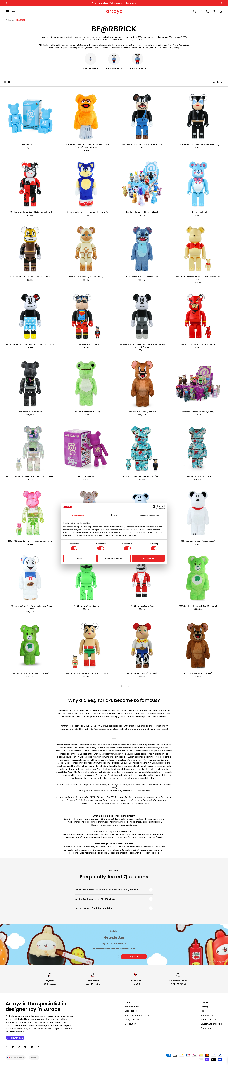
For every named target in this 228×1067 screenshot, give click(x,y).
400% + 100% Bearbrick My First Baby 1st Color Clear (30, 541)
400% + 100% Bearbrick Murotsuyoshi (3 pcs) (142, 476)
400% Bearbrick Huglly (198, 212)
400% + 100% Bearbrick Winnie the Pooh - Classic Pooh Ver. (197, 278)
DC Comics (103, 48)
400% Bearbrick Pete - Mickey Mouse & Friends (142, 144)
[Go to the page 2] (128, 686)
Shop (127, 1002)
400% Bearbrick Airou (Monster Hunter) (86, 277)
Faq (202, 1011)
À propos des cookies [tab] (149, 515)
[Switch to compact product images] (13, 82)
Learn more (131, 3)
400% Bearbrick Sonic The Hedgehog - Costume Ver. (86, 212)
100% (140, 37)
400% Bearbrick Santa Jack (142, 606)
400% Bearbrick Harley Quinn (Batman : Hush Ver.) (30, 212)
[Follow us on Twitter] (13, 1047)
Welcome (10, 20)
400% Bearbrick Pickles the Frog (86, 412)
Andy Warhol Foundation (178, 45)
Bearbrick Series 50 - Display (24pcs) (198, 412)
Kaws (165, 45)
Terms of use (207, 1015)
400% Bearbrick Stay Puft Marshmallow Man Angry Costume (30, 607)
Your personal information (137, 1015)
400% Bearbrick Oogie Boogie (86, 606)
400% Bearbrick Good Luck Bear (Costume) (198, 606)
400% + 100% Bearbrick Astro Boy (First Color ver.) (86, 673)
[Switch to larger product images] (5, 82)
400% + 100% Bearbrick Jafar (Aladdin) (198, 344)
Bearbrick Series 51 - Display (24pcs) (142, 212)
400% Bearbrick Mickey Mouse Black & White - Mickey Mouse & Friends (142, 345)
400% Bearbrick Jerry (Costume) (198, 673)
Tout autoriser (148, 558)
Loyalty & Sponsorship (211, 1023)
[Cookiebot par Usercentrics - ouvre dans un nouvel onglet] (154, 507)
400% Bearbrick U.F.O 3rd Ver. (30, 412)
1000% (116, 40)
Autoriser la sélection (114, 558)
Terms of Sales (132, 1006)
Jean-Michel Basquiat (58, 48)
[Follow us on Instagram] (19, 1047)
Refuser (80, 558)
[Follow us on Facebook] (7, 1047)
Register (134, 956)
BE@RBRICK (20, 20)
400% (102, 40)
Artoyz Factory (132, 1019)
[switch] (100, 548)
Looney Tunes (92, 48)
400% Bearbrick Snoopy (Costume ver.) (198, 541)
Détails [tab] (114, 515)
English (33, 1057)
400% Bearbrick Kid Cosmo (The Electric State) (30, 277)
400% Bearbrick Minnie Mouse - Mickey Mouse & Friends (30, 344)
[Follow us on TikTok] (38, 1047)
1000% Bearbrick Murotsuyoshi (198, 476)
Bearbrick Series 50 (86, 476)
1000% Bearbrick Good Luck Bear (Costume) (30, 673)
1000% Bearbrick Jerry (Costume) (142, 412)
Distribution (130, 1023)
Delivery (204, 1006)
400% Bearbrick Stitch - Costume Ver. (142, 277)
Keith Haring (72, 48)
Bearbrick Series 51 (30, 144)
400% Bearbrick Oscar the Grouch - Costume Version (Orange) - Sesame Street (86, 146)
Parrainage (206, 1028)
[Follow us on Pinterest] (25, 1047)
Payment (205, 1002)
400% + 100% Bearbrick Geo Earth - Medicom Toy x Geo (30, 476)
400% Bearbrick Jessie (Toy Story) (142, 673)
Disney (83, 48)
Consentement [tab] (78, 515)
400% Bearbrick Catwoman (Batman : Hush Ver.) (198, 144)
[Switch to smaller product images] (9, 82)
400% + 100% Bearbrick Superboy (86, 344)
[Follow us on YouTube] (31, 1047)
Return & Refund (208, 1019)
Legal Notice (131, 1011)
